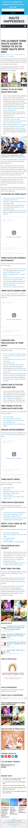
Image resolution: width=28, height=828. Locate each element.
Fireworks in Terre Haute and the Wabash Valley (13, 785)
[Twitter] (12, 756)
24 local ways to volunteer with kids (11, 516)
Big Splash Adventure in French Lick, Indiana (13, 491)
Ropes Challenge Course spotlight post (12, 398)
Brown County (6, 489)
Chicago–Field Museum (8, 487)
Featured (20, 54)
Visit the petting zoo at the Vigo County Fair (13, 420)
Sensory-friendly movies (9, 363)
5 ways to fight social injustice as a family (13, 514)
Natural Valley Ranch (8, 495)
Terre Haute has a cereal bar (10, 286)
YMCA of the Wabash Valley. (18, 156)
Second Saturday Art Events (10, 424)
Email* (3, 764)
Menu (3, 26)
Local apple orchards (8, 540)
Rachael (3, 54)
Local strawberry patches (9, 538)
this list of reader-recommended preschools (15, 375)
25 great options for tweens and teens (15, 402)
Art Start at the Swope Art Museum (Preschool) (14, 354)
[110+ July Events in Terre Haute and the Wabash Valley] (14, 802)
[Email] (16, 756)
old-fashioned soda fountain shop (15, 283)
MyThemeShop (11, 822)
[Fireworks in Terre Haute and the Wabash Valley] (23, 802)
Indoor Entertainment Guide (8, 434)
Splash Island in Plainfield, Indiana (11, 493)
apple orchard (22, 201)
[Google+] (6, 756)
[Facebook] (2, 756)
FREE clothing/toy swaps (9, 422)
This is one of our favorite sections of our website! (13, 293)
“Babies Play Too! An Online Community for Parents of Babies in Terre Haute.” (15, 370)
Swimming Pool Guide (8, 115)
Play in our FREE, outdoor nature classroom (13, 364)
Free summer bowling (8, 417)
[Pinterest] (9, 756)
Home (14, 826)
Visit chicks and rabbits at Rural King (11, 418)
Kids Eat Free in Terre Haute (19, 269)
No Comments (10, 56)
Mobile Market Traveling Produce (11, 532)
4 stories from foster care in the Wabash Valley (14, 512)
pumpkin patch (10, 203)
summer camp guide (20, 128)
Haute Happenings (14, 19)
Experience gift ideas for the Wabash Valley (13, 541)
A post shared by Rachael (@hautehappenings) (14, 253)
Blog (16, 54)
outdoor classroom (21, 210)
